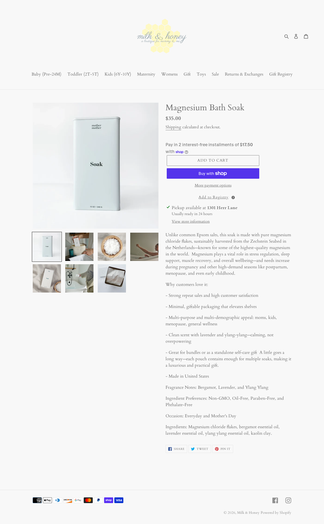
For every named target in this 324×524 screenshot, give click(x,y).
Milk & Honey (248, 512)
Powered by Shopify (276, 512)
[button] (213, 197)
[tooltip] (233, 197)
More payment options (213, 185)
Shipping (173, 127)
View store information (191, 221)
